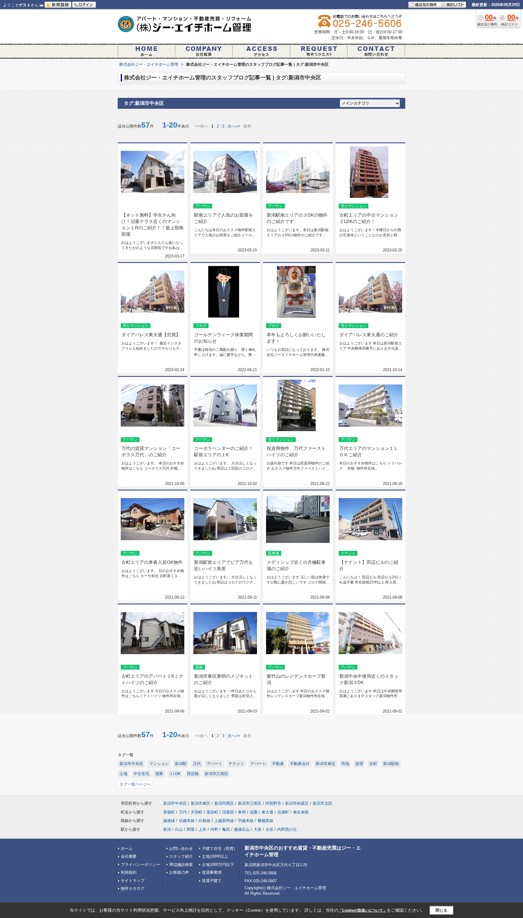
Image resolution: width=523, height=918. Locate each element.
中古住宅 (141, 773)
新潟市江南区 (216, 773)
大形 (258, 829)
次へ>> (234, 126)
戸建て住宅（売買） (219, 848)
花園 (254, 812)
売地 (345, 763)
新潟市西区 (224, 803)
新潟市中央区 (131, 763)
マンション (159, 763)
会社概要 (129, 856)
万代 (197, 763)
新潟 (167, 829)
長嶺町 (169, 812)
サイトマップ (132, 880)
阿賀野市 (273, 803)
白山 (179, 829)
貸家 (159, 773)
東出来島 (301, 812)
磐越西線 (265, 820)
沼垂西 (228, 812)
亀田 (226, 829)
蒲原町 (212, 812)
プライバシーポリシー (140, 864)
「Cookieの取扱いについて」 (362, 910)
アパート (214, 763)
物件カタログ (132, 888)
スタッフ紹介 (181, 856)
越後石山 (242, 829)
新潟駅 (181, 763)
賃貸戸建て (212, 880)
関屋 (191, 829)
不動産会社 (300, 763)
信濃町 (283, 812)
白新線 (204, 820)
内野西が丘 (287, 829)
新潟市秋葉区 (297, 803)
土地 (123, 773)
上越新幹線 (224, 820)
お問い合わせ (181, 848)
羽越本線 (246, 820)
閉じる (441, 910)
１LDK (175, 773)
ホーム (127, 848)
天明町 (196, 812)
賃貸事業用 (212, 872)
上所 (202, 829)
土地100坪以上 (215, 856)
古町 (373, 763)
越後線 (169, 820)
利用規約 (129, 872)
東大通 (267, 812)
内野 (214, 829)
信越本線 (187, 820)
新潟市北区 (322, 803)
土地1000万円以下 (218, 864)
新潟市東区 (325, 763)
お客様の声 (179, 872)
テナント (236, 763)
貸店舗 (193, 773)
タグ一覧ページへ (135, 784)
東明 (242, 812)
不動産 (278, 763)
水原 (269, 829)
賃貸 (359, 763)
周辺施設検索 (181, 864)
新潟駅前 (391, 763)
